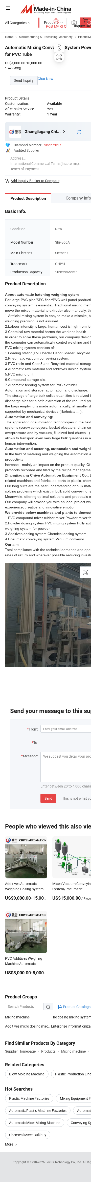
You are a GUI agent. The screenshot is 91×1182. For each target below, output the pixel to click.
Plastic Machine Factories (29, 1098)
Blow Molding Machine (26, 1074)
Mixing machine (17, 1017)
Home (9, 37)
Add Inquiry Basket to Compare (35, 180)
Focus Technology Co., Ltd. (64, 1162)
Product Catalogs (76, 1006)
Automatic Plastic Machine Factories (37, 1110)
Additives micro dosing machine (28, 1026)
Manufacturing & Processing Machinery (46, 37)
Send (48, 798)
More (9, 1144)
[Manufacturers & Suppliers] (45, 9)
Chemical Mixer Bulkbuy (27, 1134)
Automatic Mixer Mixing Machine (34, 1122)
